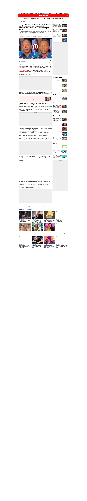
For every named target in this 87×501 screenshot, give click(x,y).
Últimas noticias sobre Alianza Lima (56, 86)
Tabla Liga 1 (31, 13)
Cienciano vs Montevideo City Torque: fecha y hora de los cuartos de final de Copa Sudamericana (57, 107)
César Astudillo (55, 13)
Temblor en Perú (42, 13)
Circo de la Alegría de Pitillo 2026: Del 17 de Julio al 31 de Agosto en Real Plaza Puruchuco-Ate (57, 139)
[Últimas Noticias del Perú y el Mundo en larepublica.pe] (43, 15)
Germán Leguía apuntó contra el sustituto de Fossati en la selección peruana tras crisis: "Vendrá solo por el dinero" (30, 99)
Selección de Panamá (42, 203)
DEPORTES (48, 18)
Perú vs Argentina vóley (24, 13)
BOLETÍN (63, 18)
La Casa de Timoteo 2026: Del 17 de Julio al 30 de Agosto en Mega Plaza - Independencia (57, 134)
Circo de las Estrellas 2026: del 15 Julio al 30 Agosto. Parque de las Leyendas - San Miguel (57, 120)
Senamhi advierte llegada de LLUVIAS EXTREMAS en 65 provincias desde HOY (57, 111)
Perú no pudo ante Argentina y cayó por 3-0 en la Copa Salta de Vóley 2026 (57, 30)
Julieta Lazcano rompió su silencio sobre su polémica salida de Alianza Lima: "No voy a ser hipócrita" (35, 35)
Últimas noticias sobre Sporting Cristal (56, 90)
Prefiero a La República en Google (35, 207)
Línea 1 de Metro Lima (49, 13)
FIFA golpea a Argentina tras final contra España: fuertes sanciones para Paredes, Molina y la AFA (34, 37)
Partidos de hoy (36, 13)
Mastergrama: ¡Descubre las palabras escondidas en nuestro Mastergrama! (57, 146)
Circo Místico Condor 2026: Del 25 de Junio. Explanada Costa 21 (57, 129)
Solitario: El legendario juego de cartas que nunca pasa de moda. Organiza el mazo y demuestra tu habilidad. (57, 152)
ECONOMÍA (35, 18)
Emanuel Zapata (23, 61)
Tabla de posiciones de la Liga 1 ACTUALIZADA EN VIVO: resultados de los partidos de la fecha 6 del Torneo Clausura (57, 41)
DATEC (60, 18)
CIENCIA (45, 18)
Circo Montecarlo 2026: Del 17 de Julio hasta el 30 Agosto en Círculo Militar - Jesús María (57, 125)
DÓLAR (57, 18)
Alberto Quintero (26, 203)
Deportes (22, 21)
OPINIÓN (31, 18)
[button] (19, 15)
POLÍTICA (27, 18)
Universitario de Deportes (34, 203)
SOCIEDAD (38, 18)
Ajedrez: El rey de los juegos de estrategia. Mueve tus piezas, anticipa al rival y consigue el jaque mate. (57, 157)
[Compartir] (50, 61)
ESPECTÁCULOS (53, 18)
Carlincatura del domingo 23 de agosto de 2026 (57, 98)
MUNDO (42, 18)
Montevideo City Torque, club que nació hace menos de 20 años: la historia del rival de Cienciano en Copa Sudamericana (57, 26)
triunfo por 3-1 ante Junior (32, 67)
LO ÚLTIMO (24, 18)
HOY (19, 13)
